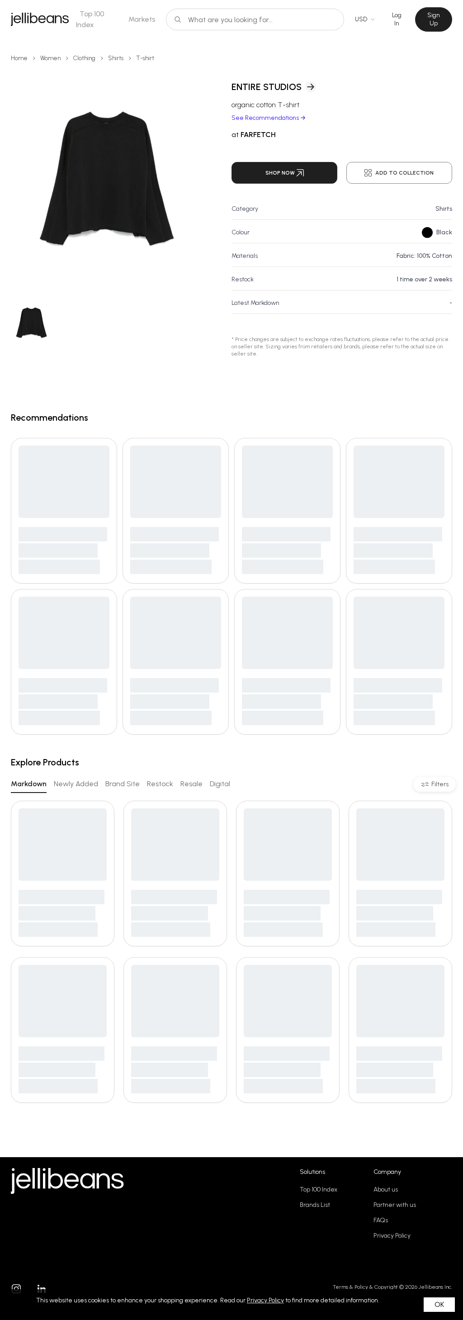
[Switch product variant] (31, 322)
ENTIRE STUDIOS (267, 86)
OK (439, 1304)
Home (19, 58)
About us (385, 1189)
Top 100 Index (318, 1189)
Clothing (84, 58)
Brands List (315, 1205)
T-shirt (145, 58)
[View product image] (107, 179)
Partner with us (394, 1205)
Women (50, 58)
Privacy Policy (392, 1235)
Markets (141, 19)
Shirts (115, 58)
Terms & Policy (350, 1287)
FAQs (380, 1220)
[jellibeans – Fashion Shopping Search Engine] (40, 19)
